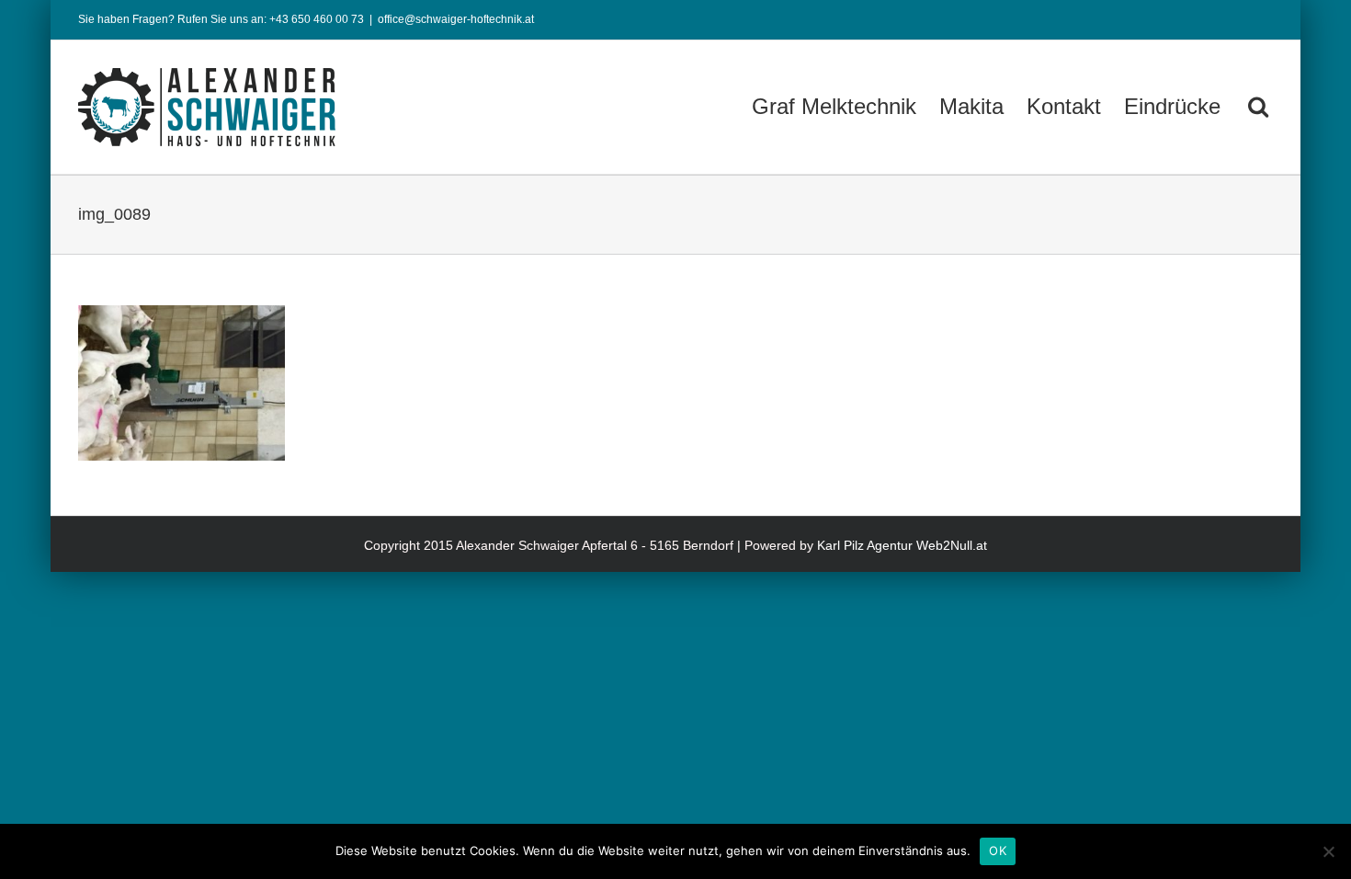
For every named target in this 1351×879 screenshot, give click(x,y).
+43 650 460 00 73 (316, 19)
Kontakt (1064, 106)
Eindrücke (1172, 106)
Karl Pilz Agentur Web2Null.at (902, 545)
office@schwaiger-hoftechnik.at (456, 19)
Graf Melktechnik (834, 106)
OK (997, 850)
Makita (971, 106)
